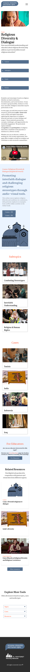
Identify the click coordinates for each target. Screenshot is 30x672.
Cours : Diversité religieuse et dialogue (12, 503)
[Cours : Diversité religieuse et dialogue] (15, 489)
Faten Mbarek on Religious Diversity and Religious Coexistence (15, 559)
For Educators (13, 453)
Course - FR (9, 215)
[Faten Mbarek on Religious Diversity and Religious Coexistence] (15, 546)
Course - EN (9, 212)
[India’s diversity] (15, 519)
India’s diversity (8, 529)
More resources (15, 569)
